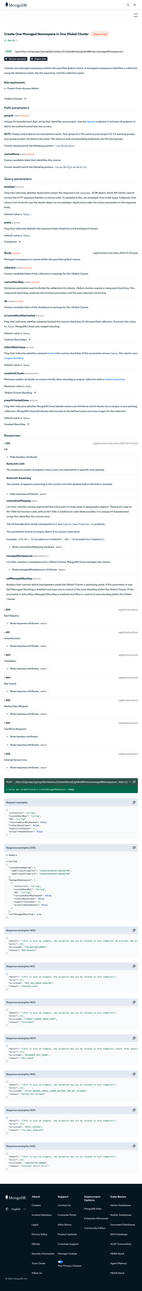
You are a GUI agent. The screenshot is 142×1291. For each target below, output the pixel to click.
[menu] (11, 40)
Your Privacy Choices (69, 1265)
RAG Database (118, 1234)
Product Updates (67, 1234)
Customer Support (68, 1244)
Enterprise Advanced (96, 1218)
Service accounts (17, 59)
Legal (35, 1224)
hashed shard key (114, 379)
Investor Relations (42, 1214)
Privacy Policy (39, 1234)
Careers (36, 1205)
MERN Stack (117, 1253)
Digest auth (40, 59)
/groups (91, 121)
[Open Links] (134, 5)
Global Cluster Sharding (18, 392)
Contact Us (64, 1205)
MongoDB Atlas (93, 1208)
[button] (19, 1209)
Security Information (43, 1253)
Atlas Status (65, 1224)
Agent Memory (118, 1263)
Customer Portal (67, 1214)
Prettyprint (10, 241)
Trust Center (39, 1263)
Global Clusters (13, 98)
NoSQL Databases (121, 1214)
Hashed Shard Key (14, 424)
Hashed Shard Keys (15, 339)
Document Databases (122, 1224)
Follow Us (37, 1273)
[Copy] (134, 782)
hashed (51, 353)
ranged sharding (13, 358)
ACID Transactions (120, 1244)
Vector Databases (120, 1205)
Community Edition (94, 1228)
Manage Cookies (67, 1253)
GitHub (36, 1244)
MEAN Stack (117, 1273)
